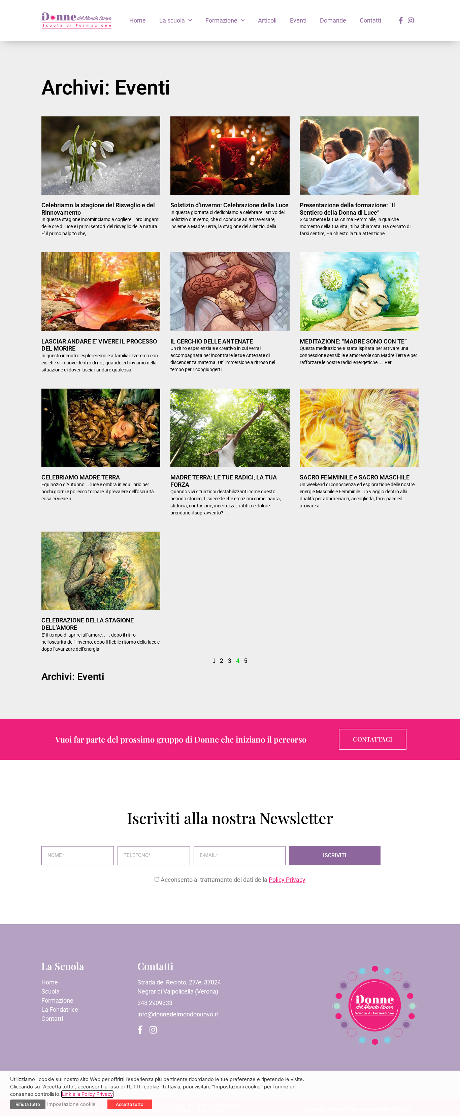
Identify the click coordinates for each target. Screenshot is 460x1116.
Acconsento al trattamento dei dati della (233, 879)
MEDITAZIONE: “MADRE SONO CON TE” (353, 341)
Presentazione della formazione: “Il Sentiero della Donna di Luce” (347, 209)
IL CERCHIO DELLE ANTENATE (211, 341)
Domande (333, 20)
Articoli (267, 20)
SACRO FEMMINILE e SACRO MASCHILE (354, 477)
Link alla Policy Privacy (87, 1094)
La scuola (172, 20)
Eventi (298, 20)
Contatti (370, 20)
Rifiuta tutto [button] (27, 1104)
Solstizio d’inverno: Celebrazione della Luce (229, 205)
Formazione (221, 20)
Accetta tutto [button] (129, 1104)
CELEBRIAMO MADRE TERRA (80, 477)
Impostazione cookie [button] (71, 1104)
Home (137, 20)
